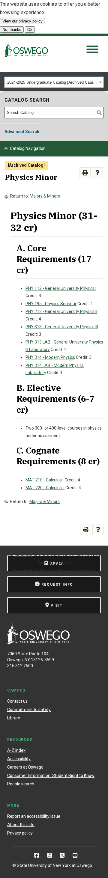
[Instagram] (50, 855)
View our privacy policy (22, 21)
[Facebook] (37, 855)
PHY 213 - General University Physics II (61, 311)
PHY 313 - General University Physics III (62, 326)
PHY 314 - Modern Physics (50, 357)
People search (20, 783)
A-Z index (16, 750)
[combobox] (54, 82)
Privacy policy (20, 833)
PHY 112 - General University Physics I (61, 288)
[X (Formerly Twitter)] (63, 855)
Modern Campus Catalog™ (67, 571)
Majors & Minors (45, 196)
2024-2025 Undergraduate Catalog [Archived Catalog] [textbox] (52, 82)
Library (13, 718)
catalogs (23, 554)
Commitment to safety (29, 709)
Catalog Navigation (28, 148)
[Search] (99, 112)
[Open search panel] (92, 49)
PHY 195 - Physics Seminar (51, 303)
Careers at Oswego (25, 767)
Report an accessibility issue (33, 816)
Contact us (17, 701)
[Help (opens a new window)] (97, 172)
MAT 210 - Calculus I (45, 480)
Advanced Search (21, 131)
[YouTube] (75, 855)
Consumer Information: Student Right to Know (50, 775)
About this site (20, 824)
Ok (29, 29)
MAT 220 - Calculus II (45, 487)
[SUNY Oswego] (38, 643)
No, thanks (11, 29)
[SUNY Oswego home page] (26, 49)
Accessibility (19, 758)
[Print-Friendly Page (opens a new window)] (85, 172)
